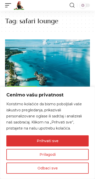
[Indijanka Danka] (19, 5)
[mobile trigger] (9, 5)
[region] (47, 133)
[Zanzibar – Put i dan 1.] (47, 64)
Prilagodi (48, 154)
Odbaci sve (47, 168)
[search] (72, 5)
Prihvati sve (48, 141)
